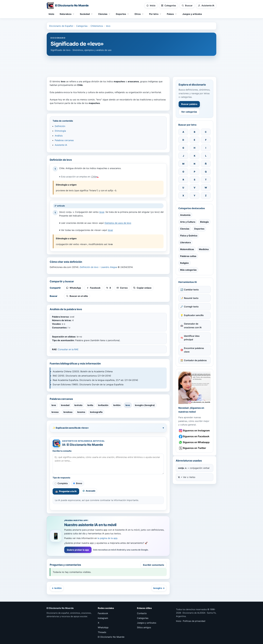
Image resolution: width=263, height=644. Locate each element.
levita (90, 405)
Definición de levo (89, 267)
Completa (63, 483)
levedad (65, 405)
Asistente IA (61, 145)
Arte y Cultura (187, 221)
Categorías (82, 26)
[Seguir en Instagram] (194, 431)
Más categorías (188, 269)
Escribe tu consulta (62, 451)
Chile (93, 176)
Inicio (51, 14)
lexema (81, 412)
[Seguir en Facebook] (194, 436)
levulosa (67, 412)
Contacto (142, 613)
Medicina (204, 249)
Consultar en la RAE (68, 349)
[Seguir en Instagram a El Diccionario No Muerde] (194, 388)
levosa (55, 412)
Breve (79, 483)
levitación (103, 405)
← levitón (57, 588)
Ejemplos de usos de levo (118, 223)
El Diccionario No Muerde (111, 636)
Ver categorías (189, 111)
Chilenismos (97, 26)
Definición (60, 126)
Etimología (60, 130)
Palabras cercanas (64, 140)
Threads (102, 632)
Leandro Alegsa (109, 267)
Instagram (103, 618)
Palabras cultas (188, 256)
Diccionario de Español (61, 26)
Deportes (199, 228)
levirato (78, 405)
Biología (204, 221)
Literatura (185, 242)
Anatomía (185, 215)
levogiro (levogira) (145, 405)
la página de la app (107, 538)
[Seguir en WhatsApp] (194, 442)
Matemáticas (187, 249)
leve (54, 405)
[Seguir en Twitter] (194, 448)
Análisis (59, 135)
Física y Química (188, 235)
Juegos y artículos (192, 14)
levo (108, 26)
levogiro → (159, 588)
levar (101, 212)
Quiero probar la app (78, 549)
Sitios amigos (144, 627)
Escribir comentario (153, 565)
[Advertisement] (131, 65)
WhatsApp (103, 627)
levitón (117, 405)
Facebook (103, 613)
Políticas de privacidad (194, 621)
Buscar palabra (189, 104)
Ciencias (184, 228)
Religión (184, 263)
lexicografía (96, 412)
